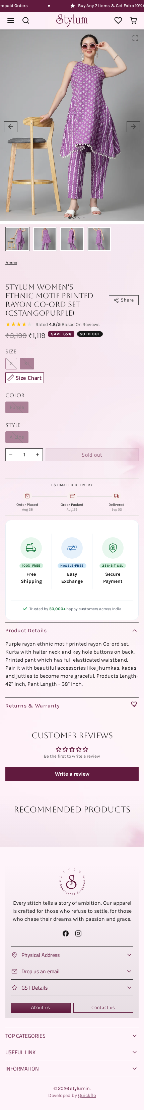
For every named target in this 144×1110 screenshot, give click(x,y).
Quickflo (87, 1095)
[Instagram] (78, 933)
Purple (17, 407)
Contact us (103, 1007)
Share (127, 300)
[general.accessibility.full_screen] (135, 38)
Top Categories (25, 1036)
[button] (10, 20)
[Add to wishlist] (134, 704)
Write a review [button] (72, 774)
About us (40, 1007)
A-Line (17, 437)
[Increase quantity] (37, 454)
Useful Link (20, 1052)
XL (27, 363)
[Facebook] (66, 933)
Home (11, 262)
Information (22, 1069)
